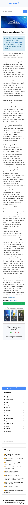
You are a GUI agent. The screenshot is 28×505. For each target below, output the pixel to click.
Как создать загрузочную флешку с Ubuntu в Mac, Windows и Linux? (14, 478)
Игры (7, 415)
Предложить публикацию (14, 388)
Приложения (9, 420)
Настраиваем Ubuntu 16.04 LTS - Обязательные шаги (13, 467)
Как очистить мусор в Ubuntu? (13, 475)
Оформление (9, 399)
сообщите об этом (17, 42)
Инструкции (9, 405)
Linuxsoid (13, 3)
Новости (9, 434)
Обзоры (8, 407)
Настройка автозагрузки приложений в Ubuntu (11, 472)
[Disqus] (14, 362)
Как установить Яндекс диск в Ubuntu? (12, 487)
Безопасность (9, 423)
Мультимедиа (9, 418)
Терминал (8, 410)
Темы (7, 402)
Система (8, 413)
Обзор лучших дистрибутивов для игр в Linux (13, 491)
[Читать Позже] (25, 17)
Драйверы (8, 431)
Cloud (7, 426)
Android (8, 428)
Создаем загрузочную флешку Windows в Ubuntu (12, 455)
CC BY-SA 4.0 (13, 300)
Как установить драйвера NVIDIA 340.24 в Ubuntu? (13, 483)
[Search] (25, 11)
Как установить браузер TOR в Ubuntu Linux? (12, 463)
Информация (9, 397)
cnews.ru (12, 298)
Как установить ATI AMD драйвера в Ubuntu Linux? (13, 459)
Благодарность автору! (15, 304)
